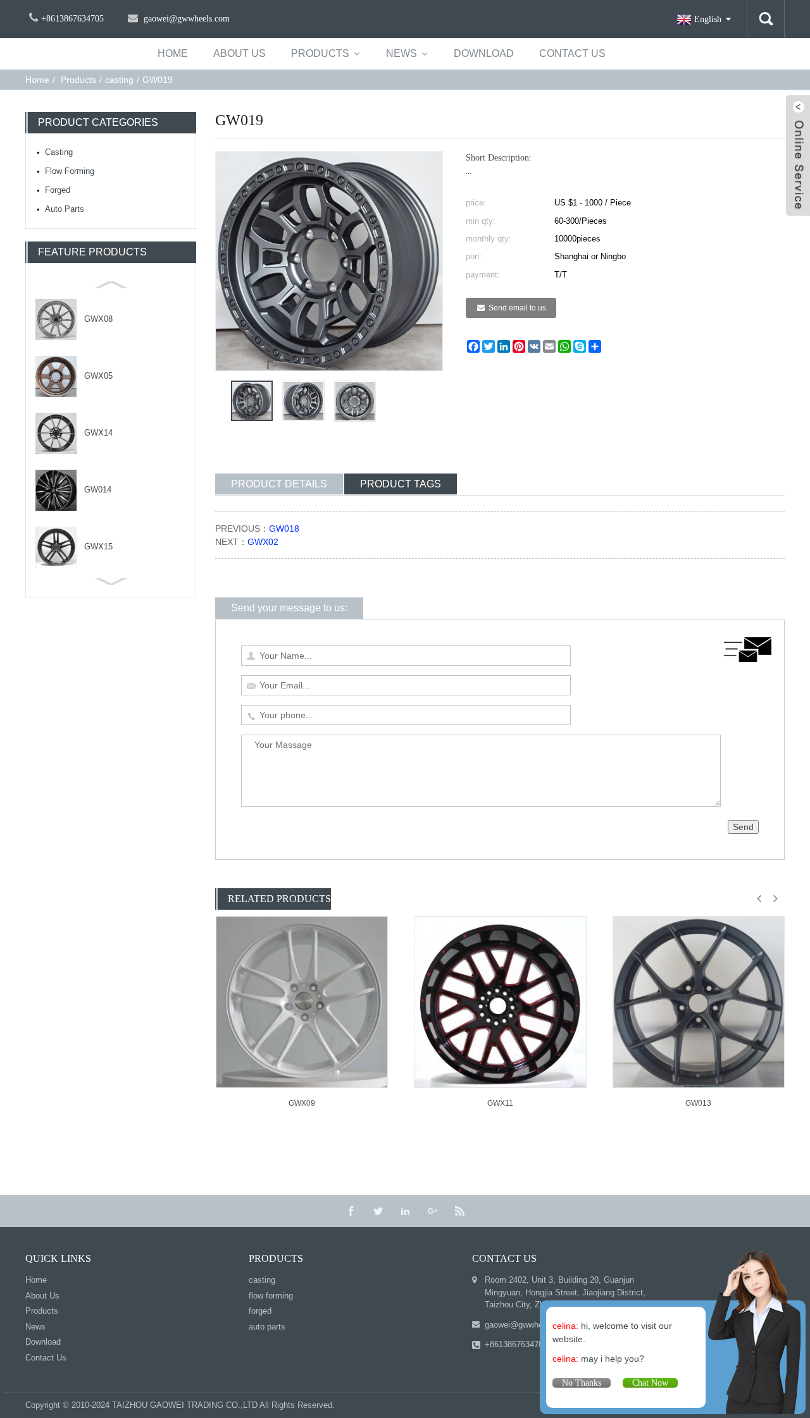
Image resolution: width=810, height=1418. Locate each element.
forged (57, 190)
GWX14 (98, 432)
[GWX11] (499, 1002)
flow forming (69, 171)
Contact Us (572, 53)
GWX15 (98, 546)
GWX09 (302, 1103)
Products (320, 53)
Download (484, 53)
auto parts (64, 209)
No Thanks (581, 1383)
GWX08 (98, 319)
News (401, 53)
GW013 (698, 1103)
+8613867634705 (516, 1344)
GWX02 (262, 542)
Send (743, 827)
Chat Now (650, 1383)
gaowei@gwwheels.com (528, 1324)
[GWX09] (301, 1002)
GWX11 (500, 1103)
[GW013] (698, 1002)
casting (119, 80)
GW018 (284, 528)
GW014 (97, 489)
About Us (239, 53)
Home (37, 80)
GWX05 (98, 376)
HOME (173, 53)
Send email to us (517, 307)
